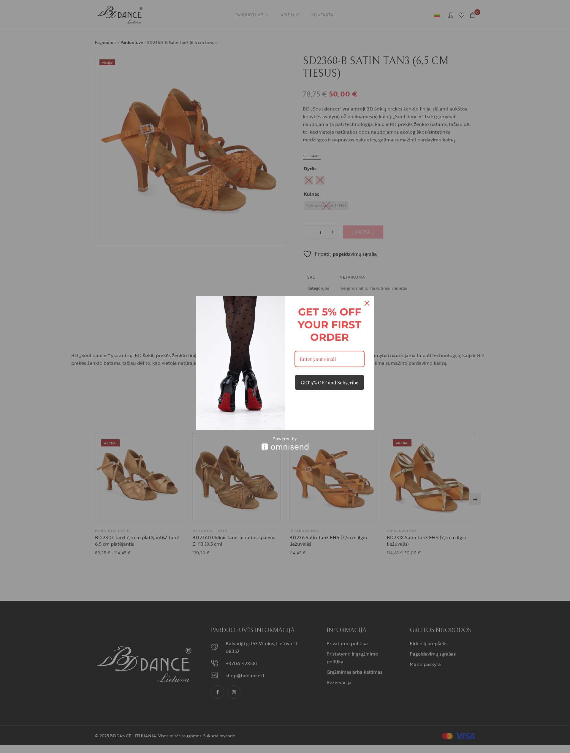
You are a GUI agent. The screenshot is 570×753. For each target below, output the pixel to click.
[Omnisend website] (285, 443)
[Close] (367, 303)
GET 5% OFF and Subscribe (329, 382)
